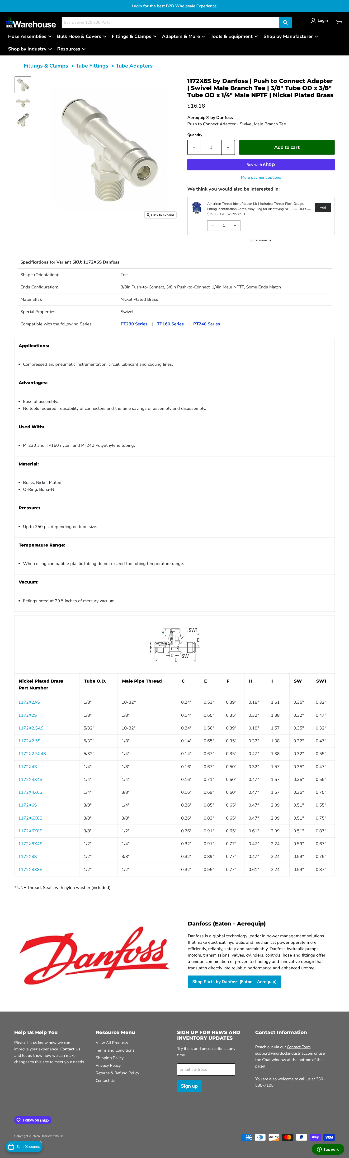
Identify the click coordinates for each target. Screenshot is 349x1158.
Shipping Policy (110, 1058)
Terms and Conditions (115, 1050)
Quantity (194, 134)
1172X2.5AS (30, 728)
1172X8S (27, 856)
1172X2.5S (29, 741)
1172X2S (27, 715)
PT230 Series (134, 324)
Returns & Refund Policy (117, 1073)
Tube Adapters (134, 65)
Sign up (189, 1086)
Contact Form (299, 1047)
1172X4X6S (30, 792)
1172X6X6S (30, 818)
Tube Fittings (92, 65)
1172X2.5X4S (32, 754)
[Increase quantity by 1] (228, 147)
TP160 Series (170, 324)
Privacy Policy (108, 1065)
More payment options (261, 177)
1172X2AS (29, 702)
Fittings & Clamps (46, 65)
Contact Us (105, 1080)
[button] (320, 20)
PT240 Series (206, 324)
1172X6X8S (30, 831)
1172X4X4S (30, 779)
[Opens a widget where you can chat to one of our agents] (327, 1150)
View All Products (112, 1042)
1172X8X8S (30, 869)
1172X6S (27, 805)
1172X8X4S (30, 844)
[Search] (285, 22)
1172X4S (27, 767)
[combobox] (170, 22)
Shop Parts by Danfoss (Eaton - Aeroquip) (234, 982)
